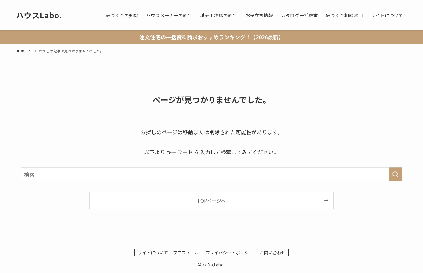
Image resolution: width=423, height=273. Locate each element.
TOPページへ (211, 200)
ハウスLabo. (39, 15)
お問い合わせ (273, 252)
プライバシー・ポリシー (229, 252)
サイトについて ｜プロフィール (168, 252)
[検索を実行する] (395, 174)
